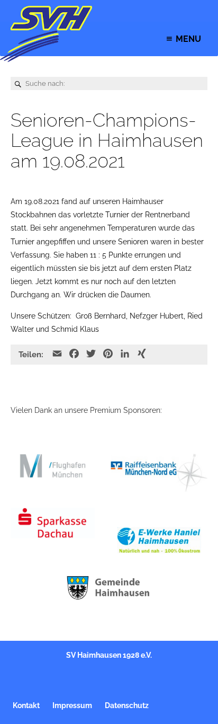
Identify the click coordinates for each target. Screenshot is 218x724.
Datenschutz (127, 705)
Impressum (72, 705)
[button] (188, 39)
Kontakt (26, 705)
